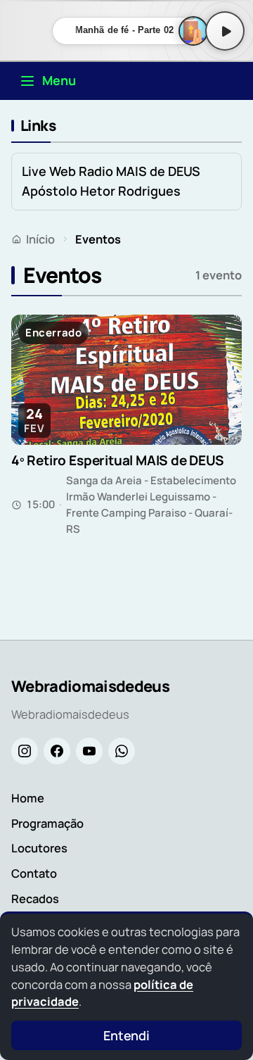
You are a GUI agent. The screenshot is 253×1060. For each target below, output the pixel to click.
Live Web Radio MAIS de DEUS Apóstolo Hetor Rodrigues (111, 181)
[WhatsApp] (121, 751)
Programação (47, 823)
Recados (35, 898)
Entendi (126, 1035)
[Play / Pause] (225, 31)
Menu (59, 80)
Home (27, 798)
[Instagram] (24, 751)
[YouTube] (89, 751)
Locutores (39, 848)
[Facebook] (57, 751)
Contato (34, 873)
